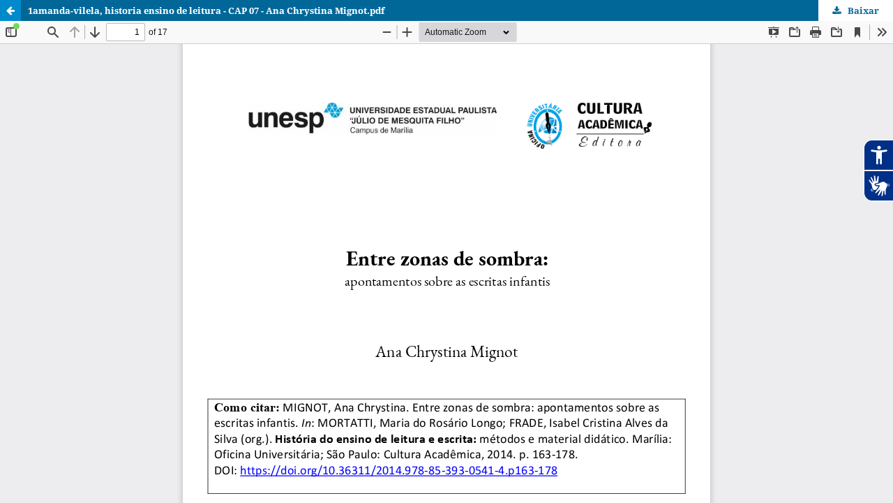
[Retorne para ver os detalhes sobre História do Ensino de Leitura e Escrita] (10, 10)
